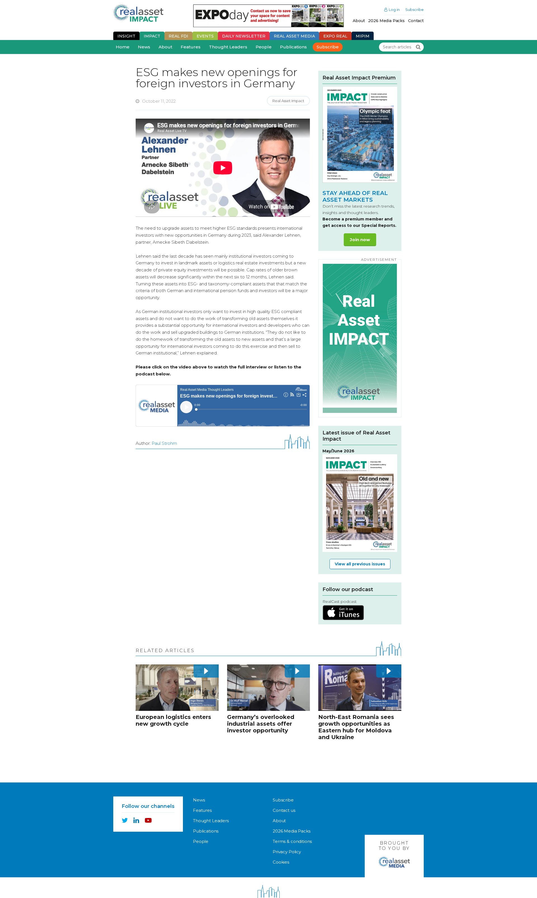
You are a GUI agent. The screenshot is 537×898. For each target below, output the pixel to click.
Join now (360, 239)
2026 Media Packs (386, 20)
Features (191, 47)
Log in (394, 9)
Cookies (281, 862)
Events (205, 36)
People (264, 47)
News (144, 47)
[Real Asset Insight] (138, 13)
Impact (152, 36)
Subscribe (414, 9)
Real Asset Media (294, 36)
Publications (293, 47)
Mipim (362, 36)
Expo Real (335, 36)
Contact (416, 20)
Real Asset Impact (288, 100)
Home (122, 47)
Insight (126, 36)
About (359, 20)
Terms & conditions (292, 841)
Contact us (284, 810)
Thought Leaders (228, 47)
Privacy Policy (287, 851)
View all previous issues (360, 563)
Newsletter (243, 36)
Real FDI (178, 36)
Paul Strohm (164, 443)
